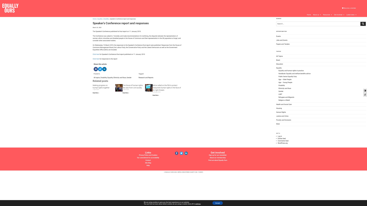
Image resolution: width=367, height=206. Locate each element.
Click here (96, 54)
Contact (148, 160)
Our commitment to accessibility (148, 158)
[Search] (363, 24)
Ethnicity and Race (119, 77)
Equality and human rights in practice (291, 71)
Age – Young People (285, 82)
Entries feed (282, 138)
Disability (106, 19)
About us (316, 15)
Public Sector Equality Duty (287, 76)
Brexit (278, 60)
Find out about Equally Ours (217, 160)
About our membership (218, 158)
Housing (279, 108)
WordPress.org (283, 143)
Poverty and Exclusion (283, 120)
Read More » (96, 93)
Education (279, 64)
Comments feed (283, 141)
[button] (96, 69)
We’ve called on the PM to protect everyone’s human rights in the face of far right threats (167, 87)
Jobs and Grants (281, 40)
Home (309, 15)
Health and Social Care (284, 104)
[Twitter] (181, 153)
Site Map (148, 163)
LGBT (280, 94)
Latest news (350, 15)
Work (278, 124)
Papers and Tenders (283, 44)
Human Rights (281, 112)
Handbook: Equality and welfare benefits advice (294, 73)
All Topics (279, 56)
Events (278, 36)
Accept (217, 203)
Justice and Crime (282, 116)
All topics (97, 77)
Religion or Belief (284, 100)
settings (198, 204)
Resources (326, 15)
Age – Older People (284, 79)
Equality (99, 19)
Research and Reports (146, 77)
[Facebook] (177, 153)
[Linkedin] (186, 153)
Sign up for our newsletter (218, 155)
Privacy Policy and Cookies (148, 155)
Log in (280, 136)
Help (148, 165)
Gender (129, 77)
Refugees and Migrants (286, 97)
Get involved (338, 15)
